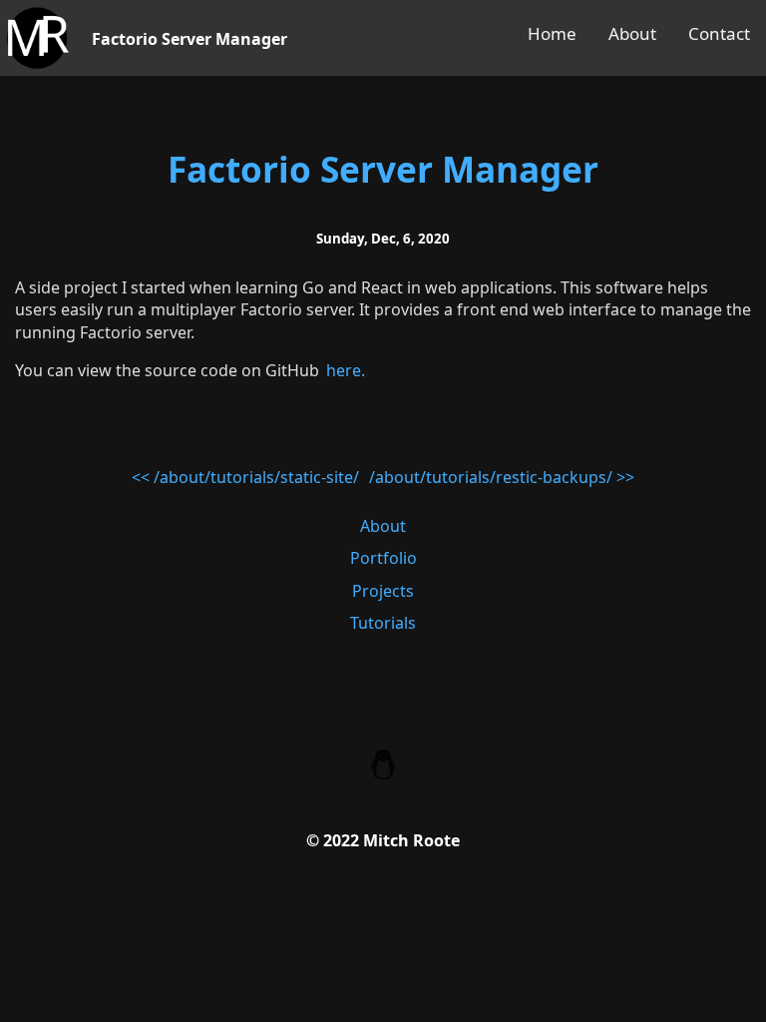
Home (552, 33)
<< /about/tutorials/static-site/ (245, 477)
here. (345, 370)
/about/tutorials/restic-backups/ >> (501, 477)
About (632, 33)
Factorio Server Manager (383, 169)
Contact (719, 33)
